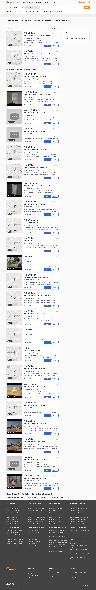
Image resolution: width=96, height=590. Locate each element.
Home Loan (30, 2)
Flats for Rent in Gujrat (33, 539)
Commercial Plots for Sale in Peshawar (79, 517)
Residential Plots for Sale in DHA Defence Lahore (79, 531)
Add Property (85, 2)
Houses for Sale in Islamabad (13, 510)
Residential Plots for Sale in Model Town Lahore (79, 534)
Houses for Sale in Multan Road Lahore (58, 549)
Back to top (85, 585)
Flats (8, 11)
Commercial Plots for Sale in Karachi (78, 510)
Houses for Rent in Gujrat (54, 524)
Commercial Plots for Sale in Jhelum (78, 519)
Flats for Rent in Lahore (33, 534)
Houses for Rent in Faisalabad (56, 512)
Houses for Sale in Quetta (12, 524)
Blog (54, 2)
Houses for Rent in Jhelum (55, 519)
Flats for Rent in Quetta (33, 546)
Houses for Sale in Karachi (12, 508)
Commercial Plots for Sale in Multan (78, 512)
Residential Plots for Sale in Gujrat (35, 521)
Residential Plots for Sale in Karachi (36, 510)
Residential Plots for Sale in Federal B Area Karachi (78, 558)
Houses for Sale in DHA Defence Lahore (58, 530)
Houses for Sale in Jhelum (12, 521)
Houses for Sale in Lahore (12, 506)
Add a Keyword (41, 11)
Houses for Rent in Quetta (55, 521)
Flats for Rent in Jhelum (33, 548)
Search (87, 7)
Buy (18, 2)
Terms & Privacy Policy (33, 575)
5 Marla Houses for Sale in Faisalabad (15, 541)
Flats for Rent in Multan (33, 543)
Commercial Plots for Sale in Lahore (78, 506)
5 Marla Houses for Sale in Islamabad (14, 534)
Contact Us (47, 2)
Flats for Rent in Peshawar (34, 537)
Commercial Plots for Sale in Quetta (78, 524)
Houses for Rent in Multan (55, 517)
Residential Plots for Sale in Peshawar (36, 517)
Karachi (16, 7)
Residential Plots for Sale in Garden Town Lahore (79, 554)
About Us (38, 2)
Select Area (29, 11)
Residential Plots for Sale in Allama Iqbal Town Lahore (79, 550)
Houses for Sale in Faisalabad (13, 512)
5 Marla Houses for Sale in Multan (14, 546)
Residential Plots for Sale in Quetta (36, 524)
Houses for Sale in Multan (12, 517)
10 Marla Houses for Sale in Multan (14, 543)
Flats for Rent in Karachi (33, 530)
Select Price (18, 11)
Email (55, 46)
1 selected (79, 7)
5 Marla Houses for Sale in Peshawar (14, 539)
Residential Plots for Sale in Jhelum (36, 519)
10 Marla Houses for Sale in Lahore (14, 532)
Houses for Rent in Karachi (55, 510)
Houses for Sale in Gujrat (12, 519)
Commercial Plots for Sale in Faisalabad (79, 515)
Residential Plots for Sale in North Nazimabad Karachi (78, 542)
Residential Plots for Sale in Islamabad (36, 508)
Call (48, 46)
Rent (23, 2)
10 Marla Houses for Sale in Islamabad (15, 537)
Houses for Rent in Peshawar (55, 515)
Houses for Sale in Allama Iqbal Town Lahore (57, 537)
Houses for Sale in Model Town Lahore (58, 540)
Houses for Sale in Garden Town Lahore (58, 547)
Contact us (30, 573)
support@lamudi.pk (55, 576)
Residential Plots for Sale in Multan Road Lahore (79, 538)
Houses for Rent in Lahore (55, 506)
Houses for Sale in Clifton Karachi (56, 551)
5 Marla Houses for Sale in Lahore (14, 530)
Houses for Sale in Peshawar (13, 515)
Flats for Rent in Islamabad (34, 532)
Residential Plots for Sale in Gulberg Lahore (78, 546)
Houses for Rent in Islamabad (55, 508)
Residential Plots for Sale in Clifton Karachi (80, 561)
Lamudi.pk (8, 16)
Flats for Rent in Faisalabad (34, 541)
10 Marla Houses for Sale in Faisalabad (15, 548)
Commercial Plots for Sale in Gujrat (78, 521)
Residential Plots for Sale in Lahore (36, 506)
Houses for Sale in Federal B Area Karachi (58, 542)
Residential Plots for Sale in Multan (36, 512)
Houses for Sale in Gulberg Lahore (57, 544)
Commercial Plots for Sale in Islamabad (79, 508)
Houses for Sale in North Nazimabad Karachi (57, 533)
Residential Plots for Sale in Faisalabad (36, 515)
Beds (51, 11)
